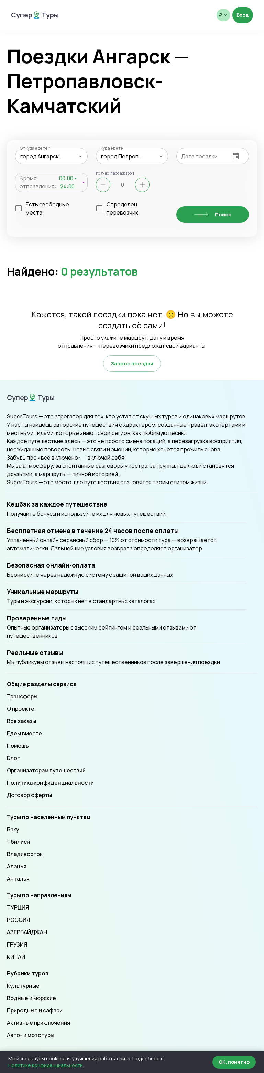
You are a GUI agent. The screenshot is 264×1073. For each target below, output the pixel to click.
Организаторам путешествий (46, 770)
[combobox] (51, 156)
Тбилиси (18, 841)
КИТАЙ (16, 957)
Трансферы (22, 696)
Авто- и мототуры (30, 1035)
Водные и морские (31, 998)
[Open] (80, 156)
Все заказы (21, 721)
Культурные (23, 985)
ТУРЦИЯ (18, 907)
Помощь (18, 745)
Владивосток (25, 854)
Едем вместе (24, 733)
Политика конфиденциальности (50, 783)
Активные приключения (38, 1022)
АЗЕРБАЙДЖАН (27, 932)
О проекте (20, 708)
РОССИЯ (18, 920)
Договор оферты (29, 795)
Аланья (16, 866)
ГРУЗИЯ (17, 944)
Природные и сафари (35, 1010)
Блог (13, 758)
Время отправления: (38, 182)
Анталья (18, 878)
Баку (13, 829)
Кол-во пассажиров (115, 173)
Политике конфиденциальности (45, 1065)
